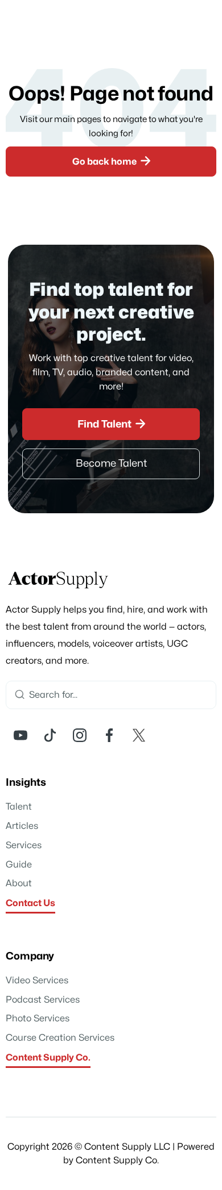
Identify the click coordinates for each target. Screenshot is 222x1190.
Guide (19, 864)
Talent (19, 806)
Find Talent (111, 423)
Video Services (37, 980)
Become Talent (111, 463)
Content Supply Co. (48, 1057)
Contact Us (30, 903)
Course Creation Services (60, 1037)
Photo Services (37, 1018)
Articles (22, 826)
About (19, 883)
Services (24, 845)
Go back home (111, 160)
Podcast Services (43, 999)
